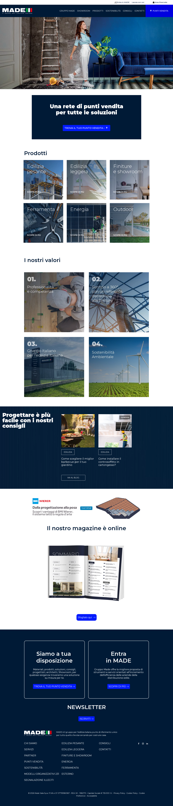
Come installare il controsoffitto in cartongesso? (109, 462)
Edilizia (68, 452)
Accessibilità (92, 796)
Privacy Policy (119, 793)
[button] (121, 2)
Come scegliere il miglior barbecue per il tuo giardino (77, 462)
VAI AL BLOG (73, 478)
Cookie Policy (132, 793)
